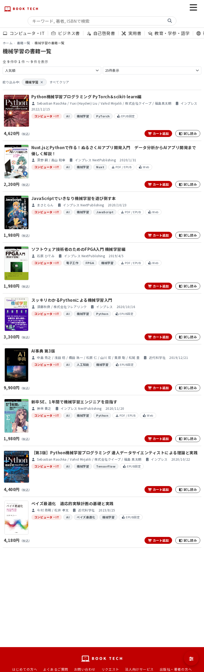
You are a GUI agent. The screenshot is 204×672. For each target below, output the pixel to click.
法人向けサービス (139, 669)
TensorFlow (106, 466)
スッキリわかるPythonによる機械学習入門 (71, 300)
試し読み (190, 133)
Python (102, 313)
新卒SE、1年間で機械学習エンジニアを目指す (74, 401)
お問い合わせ (85, 669)
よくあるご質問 (55, 669)
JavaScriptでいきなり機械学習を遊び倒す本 (73, 198)
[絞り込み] (191, 658)
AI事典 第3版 (43, 351)
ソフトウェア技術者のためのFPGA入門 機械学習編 (78, 249)
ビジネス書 (68, 33)
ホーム (7, 43)
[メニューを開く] (193, 8)
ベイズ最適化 (86, 517)
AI (68, 116)
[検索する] (169, 21)
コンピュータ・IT (26, 33)
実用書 (134, 33)
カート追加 (160, 133)
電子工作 (72, 263)
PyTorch (102, 116)
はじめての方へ (24, 669)
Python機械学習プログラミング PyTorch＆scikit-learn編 (86, 96)
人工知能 (83, 364)
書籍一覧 (23, 43)
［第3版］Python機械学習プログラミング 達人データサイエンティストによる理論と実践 (114, 452)
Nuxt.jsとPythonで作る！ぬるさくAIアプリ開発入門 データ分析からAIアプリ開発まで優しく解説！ (113, 150)
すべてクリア (59, 82)
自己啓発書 (103, 33)
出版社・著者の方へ (176, 669)
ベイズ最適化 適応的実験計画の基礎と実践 (72, 503)
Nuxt (100, 167)
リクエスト (110, 669)
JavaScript (104, 212)
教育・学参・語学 (172, 33)
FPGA (90, 263)
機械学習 (34, 82)
